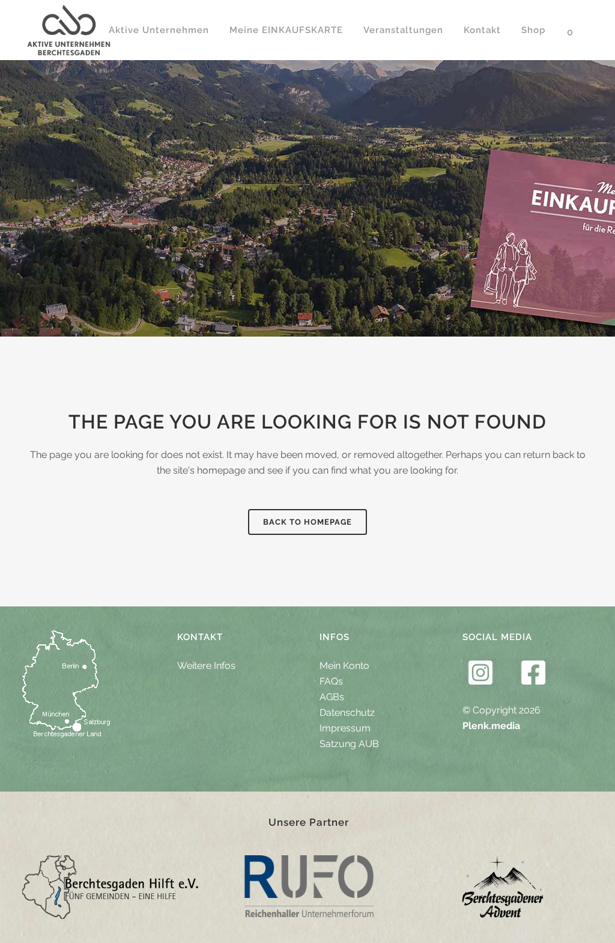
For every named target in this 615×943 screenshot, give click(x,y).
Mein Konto (344, 665)
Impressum (345, 728)
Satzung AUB (349, 743)
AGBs (332, 697)
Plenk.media (491, 725)
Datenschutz (347, 712)
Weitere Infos (206, 665)
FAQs (331, 681)
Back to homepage (307, 521)
